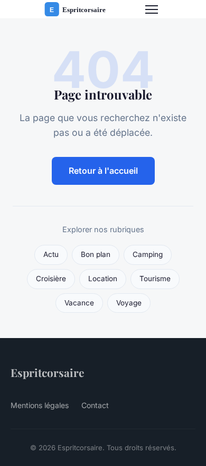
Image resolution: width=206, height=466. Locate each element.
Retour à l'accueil (103, 170)
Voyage (129, 303)
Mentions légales (40, 405)
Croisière (51, 278)
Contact (95, 405)
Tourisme (155, 278)
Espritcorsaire (47, 372)
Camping (148, 254)
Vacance (79, 303)
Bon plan (95, 254)
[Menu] (151, 9)
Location (102, 278)
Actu (51, 254)
